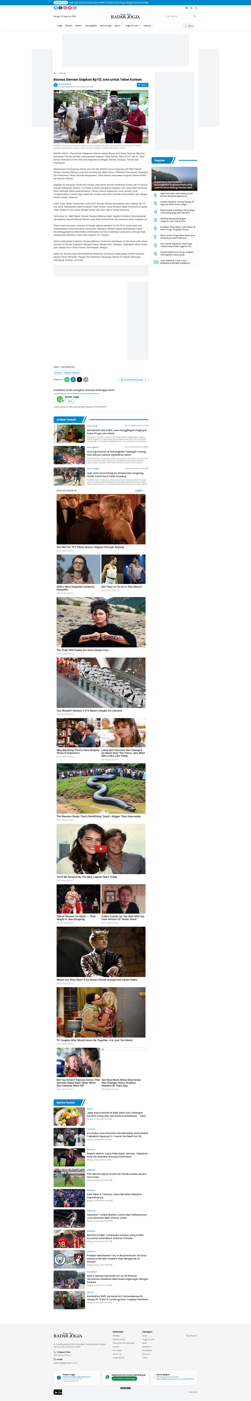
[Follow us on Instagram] (65, 7)
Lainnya (147, 25)
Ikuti (70, 401)
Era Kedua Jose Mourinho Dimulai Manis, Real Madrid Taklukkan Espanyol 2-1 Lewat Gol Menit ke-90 (117, 1134)
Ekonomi (146, 1354)
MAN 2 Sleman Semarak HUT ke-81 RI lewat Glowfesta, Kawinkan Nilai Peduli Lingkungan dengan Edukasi (117, 1279)
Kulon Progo (106, 25)
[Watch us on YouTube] (70, 7)
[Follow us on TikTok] (74, 7)
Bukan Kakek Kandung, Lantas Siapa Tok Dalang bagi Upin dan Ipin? (177, 211)
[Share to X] (79, 379)
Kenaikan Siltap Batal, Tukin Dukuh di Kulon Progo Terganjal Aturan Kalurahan (177, 229)
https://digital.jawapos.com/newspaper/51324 (175, 1379)
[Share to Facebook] (73, 379)
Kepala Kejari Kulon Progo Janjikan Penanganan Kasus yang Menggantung (176, 255)
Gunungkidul (91, 25)
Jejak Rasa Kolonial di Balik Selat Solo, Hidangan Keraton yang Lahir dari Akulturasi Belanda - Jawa (116, 1114)
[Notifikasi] (191, 8)
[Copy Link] (85, 379)
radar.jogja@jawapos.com (65, 1363)
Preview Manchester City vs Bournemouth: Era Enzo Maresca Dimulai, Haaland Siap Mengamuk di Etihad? (117, 1258)
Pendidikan (92, 1272)
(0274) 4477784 (61, 1355)
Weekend (146, 1346)
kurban (58, 372)
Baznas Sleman (72, 372)
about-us (117, 1354)
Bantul (79, 25)
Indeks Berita (118, 1357)
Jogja (59, 25)
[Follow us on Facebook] (56, 7)
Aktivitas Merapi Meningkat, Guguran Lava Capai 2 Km (173, 220)
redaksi (116, 1335)
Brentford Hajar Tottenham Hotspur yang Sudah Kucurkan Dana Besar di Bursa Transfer (115, 1236)
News (144, 1335)
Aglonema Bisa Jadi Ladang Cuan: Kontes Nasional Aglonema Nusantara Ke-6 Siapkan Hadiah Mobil (176, 197)
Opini (144, 1357)
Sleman (68, 25)
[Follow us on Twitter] (60, 7)
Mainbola (91, 1129)
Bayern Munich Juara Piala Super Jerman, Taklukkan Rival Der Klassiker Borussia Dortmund (117, 1155)
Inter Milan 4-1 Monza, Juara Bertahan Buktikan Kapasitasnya (114, 1196)
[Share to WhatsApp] (67, 379)
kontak (116, 1346)
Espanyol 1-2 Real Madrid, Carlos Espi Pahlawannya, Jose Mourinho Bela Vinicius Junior (117, 1216)
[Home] (54, 73)
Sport (117, 25)
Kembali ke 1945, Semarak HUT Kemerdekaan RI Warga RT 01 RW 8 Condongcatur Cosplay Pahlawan (117, 1298)
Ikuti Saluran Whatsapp (124, 1378)
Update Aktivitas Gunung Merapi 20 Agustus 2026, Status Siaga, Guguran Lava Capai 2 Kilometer (177, 204)
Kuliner (90, 1108)
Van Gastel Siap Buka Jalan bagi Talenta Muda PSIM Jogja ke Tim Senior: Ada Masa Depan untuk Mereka (176, 247)
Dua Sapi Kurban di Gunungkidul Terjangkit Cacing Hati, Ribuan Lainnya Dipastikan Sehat (116, 453)
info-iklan (117, 1350)
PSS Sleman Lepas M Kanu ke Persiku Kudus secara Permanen (116, 1175)
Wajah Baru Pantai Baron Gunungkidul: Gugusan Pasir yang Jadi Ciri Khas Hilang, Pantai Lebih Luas (173, 186)
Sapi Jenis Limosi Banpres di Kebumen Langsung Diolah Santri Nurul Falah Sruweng (115, 474)
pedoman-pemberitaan (124, 1343)
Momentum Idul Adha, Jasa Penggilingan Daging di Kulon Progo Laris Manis (116, 432)
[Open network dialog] (186, 8)
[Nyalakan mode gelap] (196, 8)
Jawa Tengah (93, 468)
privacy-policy (119, 1339)
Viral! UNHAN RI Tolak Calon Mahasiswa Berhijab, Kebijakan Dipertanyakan (175, 263)
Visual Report (191, 1335)
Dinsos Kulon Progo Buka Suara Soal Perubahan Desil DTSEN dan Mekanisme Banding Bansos (177, 238)
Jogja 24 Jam (131, 25)
